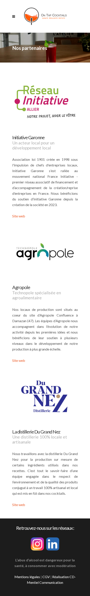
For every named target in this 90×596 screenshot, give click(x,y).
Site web (18, 216)
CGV (46, 577)
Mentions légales (27, 577)
